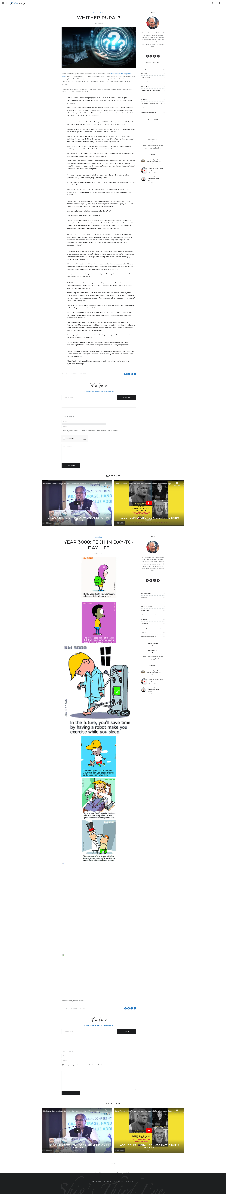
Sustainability (144, 99)
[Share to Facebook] (125, 374)
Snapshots (121, 3)
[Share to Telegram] (135, 374)
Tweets (111, 3)
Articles (102, 3)
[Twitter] (216, 3)
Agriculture (144, 73)
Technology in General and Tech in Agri (151, 103)
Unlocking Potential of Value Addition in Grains (78, 518)
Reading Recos (145, 86)
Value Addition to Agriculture (148, 112)
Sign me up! (126, 397)
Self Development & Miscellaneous (150, 90)
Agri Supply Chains (146, 69)
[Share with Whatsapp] (131, 374)
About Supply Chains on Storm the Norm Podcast (149, 518)
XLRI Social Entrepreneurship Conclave (153, 178)
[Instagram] (219, 3)
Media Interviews (145, 77)
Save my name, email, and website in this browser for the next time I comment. (90, 431)
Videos (131, 3)
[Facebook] (212, 3)
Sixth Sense (144, 95)
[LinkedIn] (223, 3)
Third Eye (143, 108)
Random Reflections (99, 13)
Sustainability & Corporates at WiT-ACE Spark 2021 (155, 160)
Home (94, 3)
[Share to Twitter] (128, 374)
